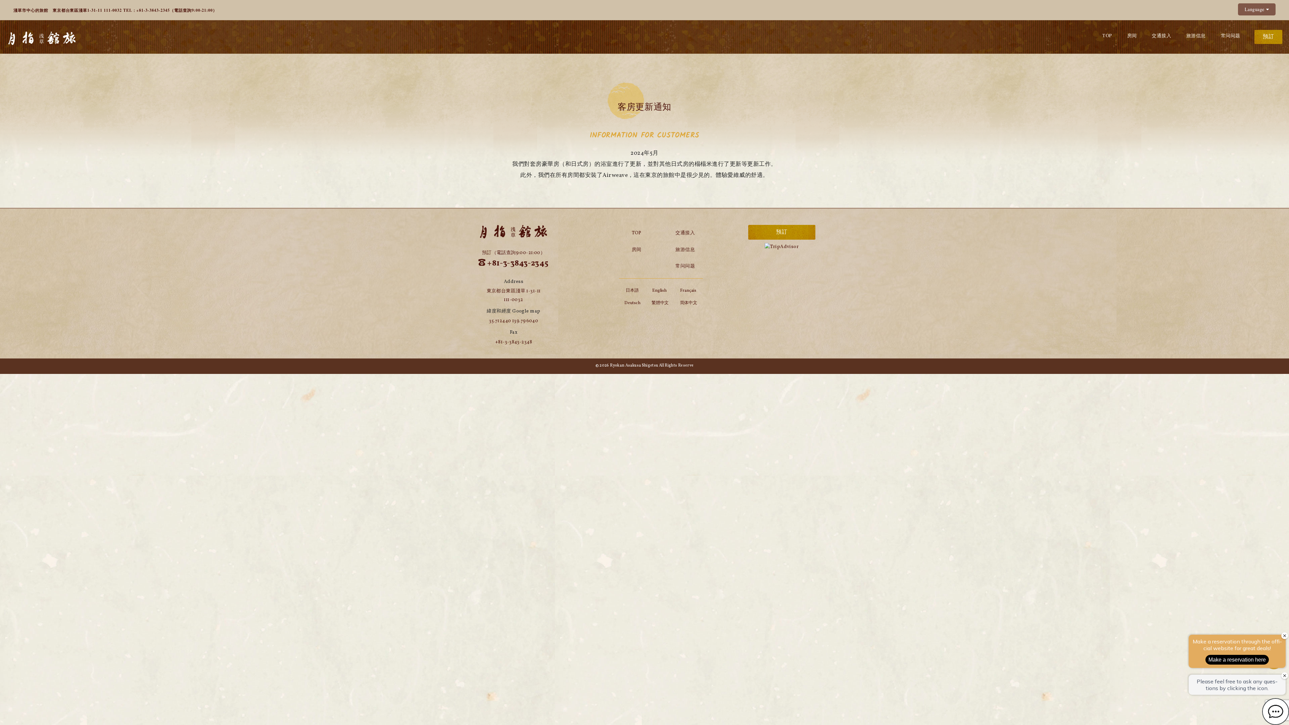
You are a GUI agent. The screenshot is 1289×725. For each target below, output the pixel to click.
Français (688, 291)
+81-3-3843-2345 (153, 10)
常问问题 (1230, 35)
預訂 (1268, 37)
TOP (1107, 35)
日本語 (632, 291)
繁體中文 (660, 303)
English (659, 291)
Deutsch (632, 303)
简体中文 (689, 303)
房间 (1132, 35)
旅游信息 (1196, 35)
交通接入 (1161, 35)
